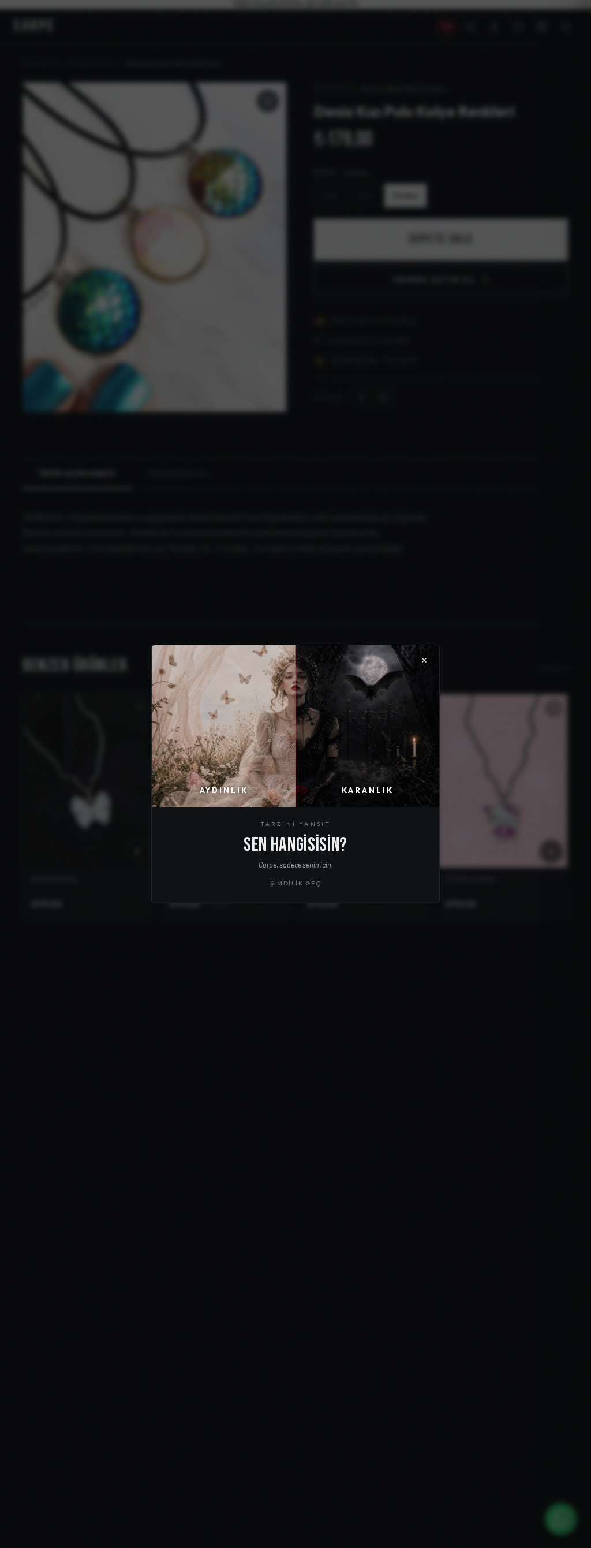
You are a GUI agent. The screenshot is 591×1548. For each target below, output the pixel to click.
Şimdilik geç (295, 883)
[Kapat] (424, 660)
